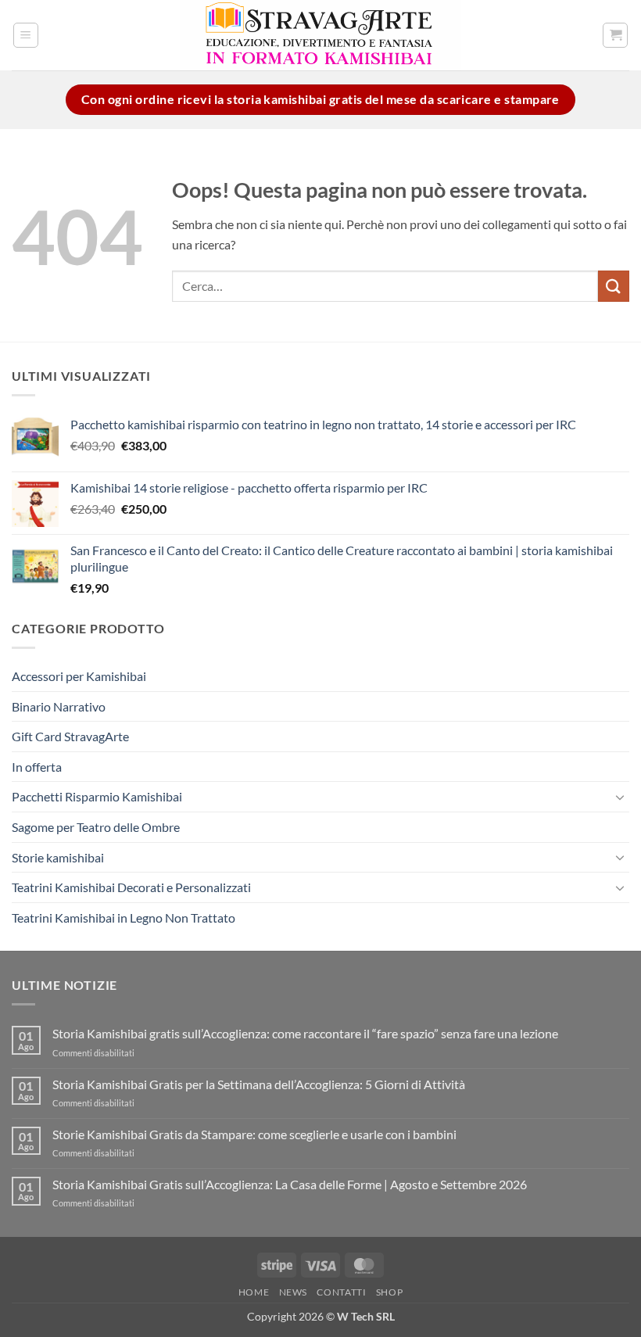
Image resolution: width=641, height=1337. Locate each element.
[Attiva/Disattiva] (620, 796)
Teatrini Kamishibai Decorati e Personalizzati (131, 887)
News (293, 1292)
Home (253, 1292)
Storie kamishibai (58, 857)
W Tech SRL (366, 1316)
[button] (25, 35)
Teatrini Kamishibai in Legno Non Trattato (123, 917)
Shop (389, 1292)
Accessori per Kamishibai (79, 675)
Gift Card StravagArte (70, 736)
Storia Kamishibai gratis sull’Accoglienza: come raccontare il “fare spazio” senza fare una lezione (305, 1033)
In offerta (37, 766)
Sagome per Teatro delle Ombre (96, 826)
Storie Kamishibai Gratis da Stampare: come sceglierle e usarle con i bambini (254, 1134)
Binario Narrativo (59, 706)
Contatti (341, 1292)
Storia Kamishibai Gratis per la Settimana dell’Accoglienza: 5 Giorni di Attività (258, 1084)
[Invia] (613, 286)
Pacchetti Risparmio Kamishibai (97, 796)
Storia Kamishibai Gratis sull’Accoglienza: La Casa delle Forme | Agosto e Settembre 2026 (289, 1184)
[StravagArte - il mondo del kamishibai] (320, 35)
